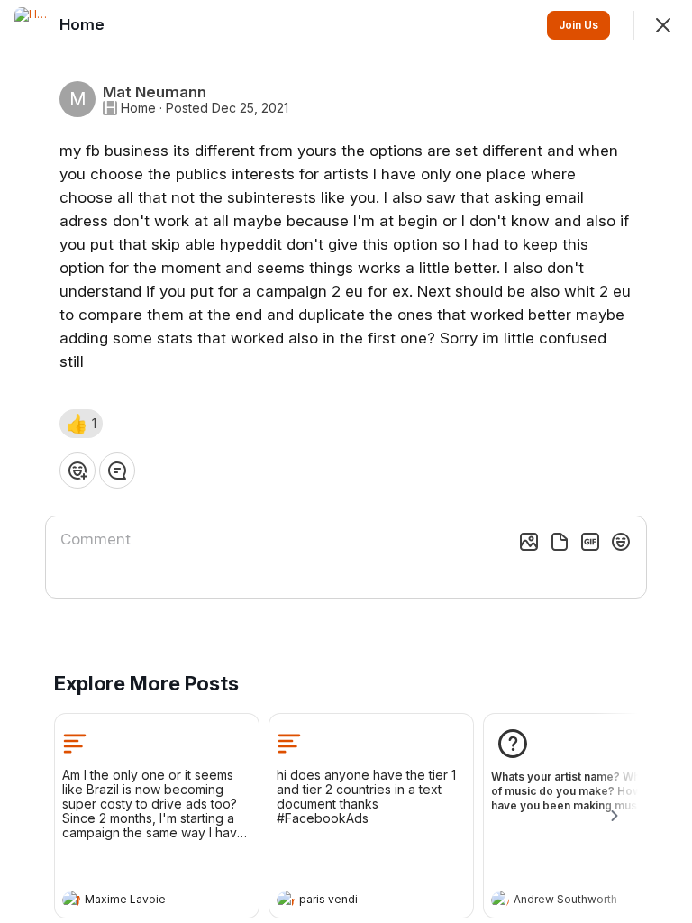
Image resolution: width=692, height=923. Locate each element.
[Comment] (117, 470)
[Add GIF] (590, 541)
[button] (81, 423)
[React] (77, 470)
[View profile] (71, 900)
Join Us (578, 25)
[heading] (139, 901)
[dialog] (346, 461)
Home (138, 108)
